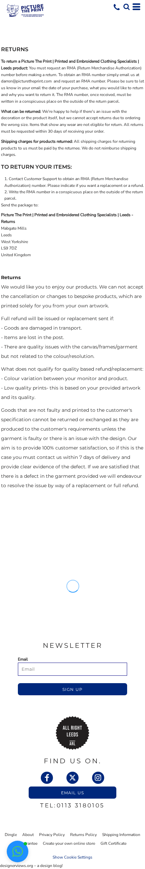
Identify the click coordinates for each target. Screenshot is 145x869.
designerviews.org (16, 865)
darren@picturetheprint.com (26, 81)
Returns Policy (83, 834)
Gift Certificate (113, 843)
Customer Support (40, 178)
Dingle (11, 834)
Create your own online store (69, 843)
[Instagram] (98, 778)
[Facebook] (47, 778)
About (28, 834)
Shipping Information (121, 834)
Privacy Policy (52, 834)
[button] (126, 6)
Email (23, 659)
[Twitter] (72, 778)
